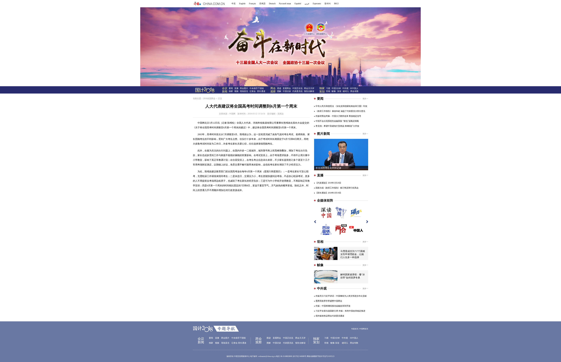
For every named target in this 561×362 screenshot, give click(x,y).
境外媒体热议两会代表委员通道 (330, 316)
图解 (279, 91)
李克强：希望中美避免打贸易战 (330, 126)
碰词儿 (346, 91)
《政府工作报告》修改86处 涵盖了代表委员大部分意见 (340, 111)
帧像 (334, 91)
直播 (236, 88)
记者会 (253, 91)
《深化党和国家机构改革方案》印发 (351, 106)
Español (298, 3)
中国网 (232, 114)
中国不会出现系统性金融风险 (329, 121)
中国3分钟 (336, 88)
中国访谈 (287, 91)
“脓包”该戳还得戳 (351, 121)
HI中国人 (354, 88)
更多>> (365, 99)
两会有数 (354, 91)
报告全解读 (309, 91)
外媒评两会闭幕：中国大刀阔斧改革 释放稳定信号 (338, 116)
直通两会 (287, 88)
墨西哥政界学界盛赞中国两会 (329, 301)
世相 (328, 91)
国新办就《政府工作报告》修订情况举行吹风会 (337, 188)
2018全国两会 (209, 98)
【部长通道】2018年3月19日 (328, 193)
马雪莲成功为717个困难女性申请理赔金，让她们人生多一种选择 (352, 254)
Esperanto (317, 3)
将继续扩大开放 (352, 126)
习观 (328, 88)
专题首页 (354, 329)
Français (252, 3)
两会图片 (244, 88)
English (242, 3)
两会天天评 (309, 88)
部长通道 (261, 91)
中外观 (345, 88)
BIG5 (336, 3)
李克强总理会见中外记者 (328, 168)
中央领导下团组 (257, 88)
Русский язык (285, 3)
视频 (236, 91)
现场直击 (244, 91)
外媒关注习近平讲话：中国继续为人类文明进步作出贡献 (341, 296)
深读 (339, 91)
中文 (234, 3)
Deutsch (272, 3)
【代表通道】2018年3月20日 (328, 183)
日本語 (262, 3)
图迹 (279, 88)
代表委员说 (297, 91)
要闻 (231, 88)
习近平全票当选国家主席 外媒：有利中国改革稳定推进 (340, 311)
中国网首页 (363, 329)
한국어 (327, 3)
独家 (231, 91)
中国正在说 (297, 88)
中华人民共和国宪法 (325, 106)
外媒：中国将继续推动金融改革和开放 (333, 306)
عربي (307, 3)
